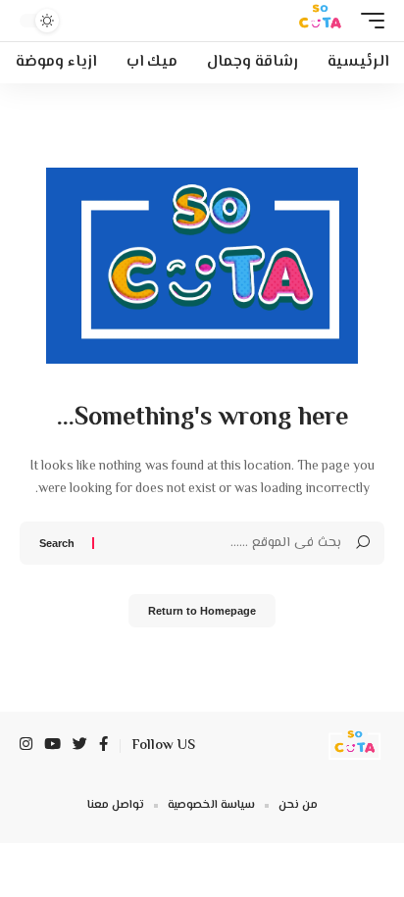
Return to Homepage (202, 611)
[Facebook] (103, 746)
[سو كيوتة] (318, 20)
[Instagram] (26, 746)
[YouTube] (52, 746)
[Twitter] (80, 746)
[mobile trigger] (367, 20)
